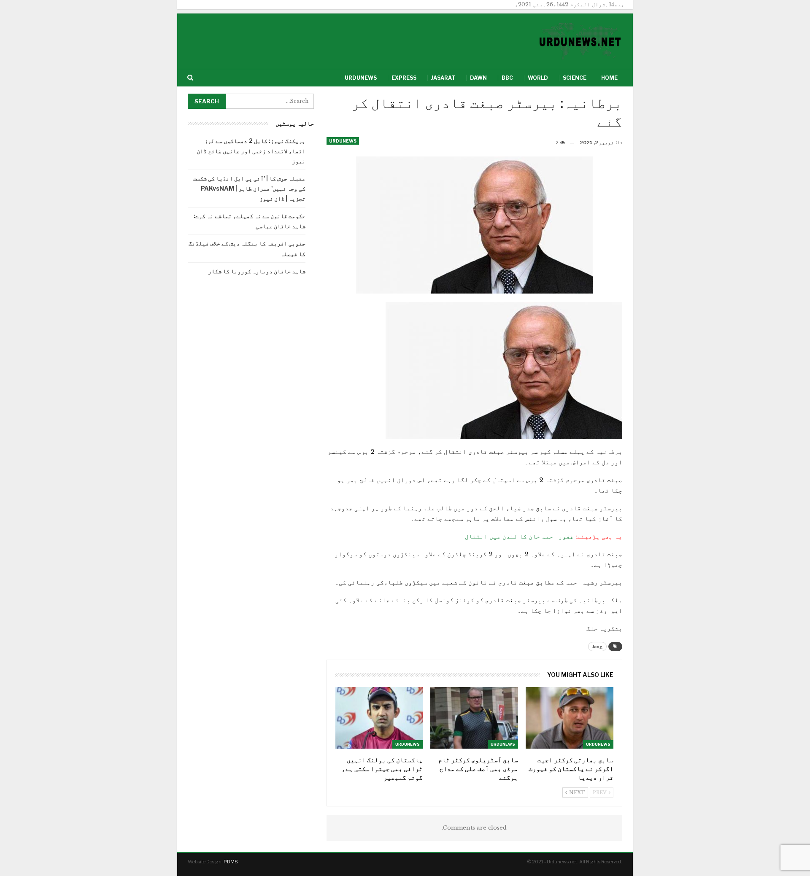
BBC (507, 78)
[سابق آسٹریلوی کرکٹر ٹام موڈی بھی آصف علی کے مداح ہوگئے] (474, 717)
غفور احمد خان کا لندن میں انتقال (519, 536)
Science (574, 78)
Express (404, 78)
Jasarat (443, 78)
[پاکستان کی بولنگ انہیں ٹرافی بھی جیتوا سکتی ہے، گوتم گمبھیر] (379, 717)
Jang (597, 646)
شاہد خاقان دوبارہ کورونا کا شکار (256, 271)
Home (609, 78)
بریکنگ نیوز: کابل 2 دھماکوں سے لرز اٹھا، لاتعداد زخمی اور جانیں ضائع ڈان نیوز (251, 150)
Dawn (478, 78)
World (538, 78)
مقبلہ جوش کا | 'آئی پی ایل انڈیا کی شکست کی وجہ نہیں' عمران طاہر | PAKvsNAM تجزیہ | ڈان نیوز (249, 188)
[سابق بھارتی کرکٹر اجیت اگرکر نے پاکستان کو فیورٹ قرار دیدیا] (569, 717)
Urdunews (361, 78)
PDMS (231, 862)
